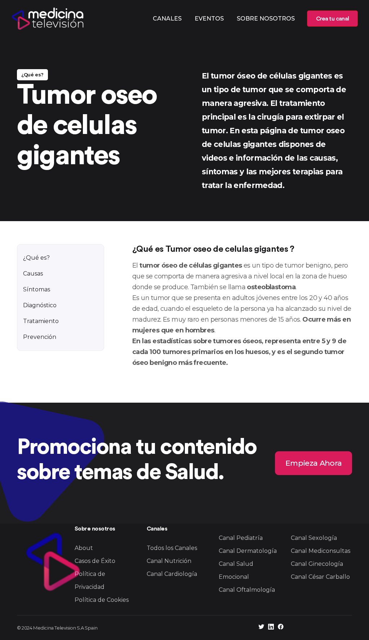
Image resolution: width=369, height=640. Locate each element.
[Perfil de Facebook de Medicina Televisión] (281, 627)
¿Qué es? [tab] (36, 257)
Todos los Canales (172, 548)
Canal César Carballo (320, 576)
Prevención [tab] (39, 337)
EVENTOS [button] (209, 18)
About (84, 548)
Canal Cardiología (172, 573)
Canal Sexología (314, 537)
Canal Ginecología (317, 563)
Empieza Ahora (313, 462)
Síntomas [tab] (36, 289)
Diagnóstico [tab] (40, 305)
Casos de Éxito (95, 561)
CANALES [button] (167, 18)
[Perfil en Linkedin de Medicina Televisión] (271, 627)
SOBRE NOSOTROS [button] (266, 18)
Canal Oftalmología (247, 589)
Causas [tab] (33, 273)
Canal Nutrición (169, 561)
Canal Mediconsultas (320, 550)
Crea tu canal (332, 19)
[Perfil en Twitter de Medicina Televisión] (261, 627)
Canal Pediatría (241, 537)
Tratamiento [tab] (41, 321)
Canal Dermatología (248, 550)
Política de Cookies (102, 599)
